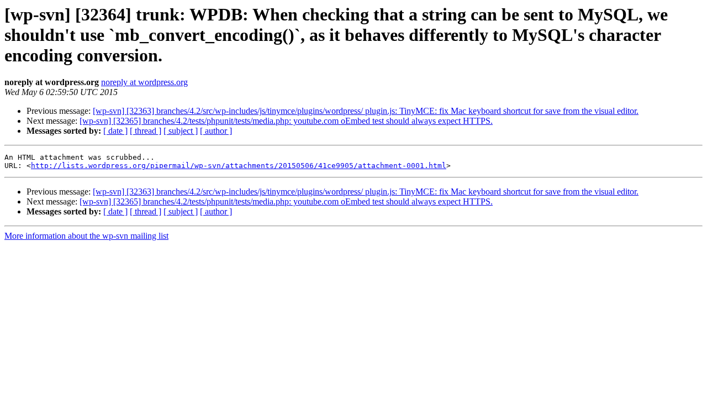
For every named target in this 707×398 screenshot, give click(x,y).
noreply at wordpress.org (144, 82)
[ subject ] (180, 130)
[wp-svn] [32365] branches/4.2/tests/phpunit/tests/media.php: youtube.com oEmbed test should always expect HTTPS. (286, 120)
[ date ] (115, 130)
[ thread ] (145, 130)
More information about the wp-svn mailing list (86, 235)
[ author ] (216, 130)
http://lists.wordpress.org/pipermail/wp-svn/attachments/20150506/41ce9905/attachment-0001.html (238, 165)
